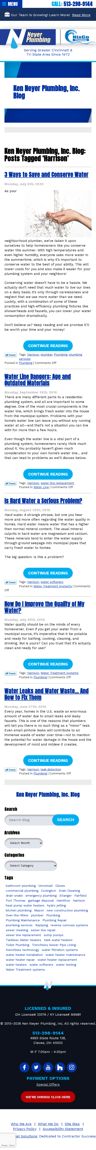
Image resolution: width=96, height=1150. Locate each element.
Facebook (24, 1067)
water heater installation (24, 955)
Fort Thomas (15, 900)
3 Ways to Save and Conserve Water (46, 174)
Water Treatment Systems (52, 586)
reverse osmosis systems (69, 925)
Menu (13, 3)
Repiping (41, 925)
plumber (46, 354)
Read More (81, 15)
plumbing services (19, 925)
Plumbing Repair (54, 920)
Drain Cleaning (69, 890)
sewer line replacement (23, 935)
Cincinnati (45, 885)
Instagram (72, 1067)
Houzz (60, 1067)
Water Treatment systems (60, 673)
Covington (48, 890)
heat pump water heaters (25, 905)
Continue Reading (48, 345)
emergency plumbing (41, 895)
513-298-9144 (78, 4)
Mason (39, 910)
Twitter (36, 1067)
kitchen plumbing (18, 910)
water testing (66, 964)
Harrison (33, 354)
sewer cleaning (17, 930)
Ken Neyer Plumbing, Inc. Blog (48, 794)
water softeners (52, 582)
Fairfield (80, 895)
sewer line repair (43, 930)
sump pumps (53, 935)
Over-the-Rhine (17, 915)
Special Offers (48, 1085)
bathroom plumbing (21, 885)
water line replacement (57, 483)
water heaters (16, 964)
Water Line (41, 487)
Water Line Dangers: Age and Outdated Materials (37, 379)
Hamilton (63, 900)
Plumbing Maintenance (23, 920)
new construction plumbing (67, 910)
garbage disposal (41, 900)
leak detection (51, 769)
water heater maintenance (65, 955)
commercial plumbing (22, 890)
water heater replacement (57, 959)
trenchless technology (22, 950)
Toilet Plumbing (17, 945)
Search (65, 819)
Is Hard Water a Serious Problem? (43, 501)
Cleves (60, 885)
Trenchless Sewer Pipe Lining (54, 945)
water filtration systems (60, 950)
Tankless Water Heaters (23, 940)
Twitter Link (10, 355)
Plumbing (60, 354)
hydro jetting (56, 905)
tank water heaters (58, 940)
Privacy (4, 1145)
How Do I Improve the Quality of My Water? (44, 607)
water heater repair (20, 959)
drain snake (14, 895)
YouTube (48, 1067)
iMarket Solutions (22, 1136)
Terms (11, 1145)
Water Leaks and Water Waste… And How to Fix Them (46, 694)
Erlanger (65, 895)
